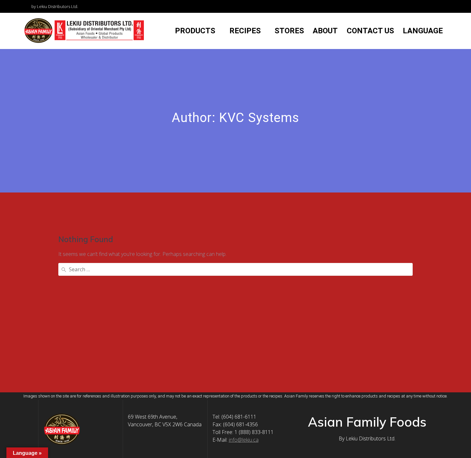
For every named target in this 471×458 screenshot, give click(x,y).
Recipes (245, 30)
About (325, 30)
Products (195, 30)
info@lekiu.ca (244, 439)
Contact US (370, 30)
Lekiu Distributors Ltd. (370, 438)
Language (423, 30)
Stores (289, 30)
